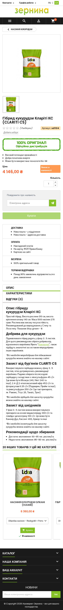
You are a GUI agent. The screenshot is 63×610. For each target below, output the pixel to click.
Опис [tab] (10, 288)
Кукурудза (43, 344)
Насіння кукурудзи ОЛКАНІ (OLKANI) (27, 503)
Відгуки (14, 299)
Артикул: (46, 128)
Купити (31, 216)
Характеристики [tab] (19, 293)
